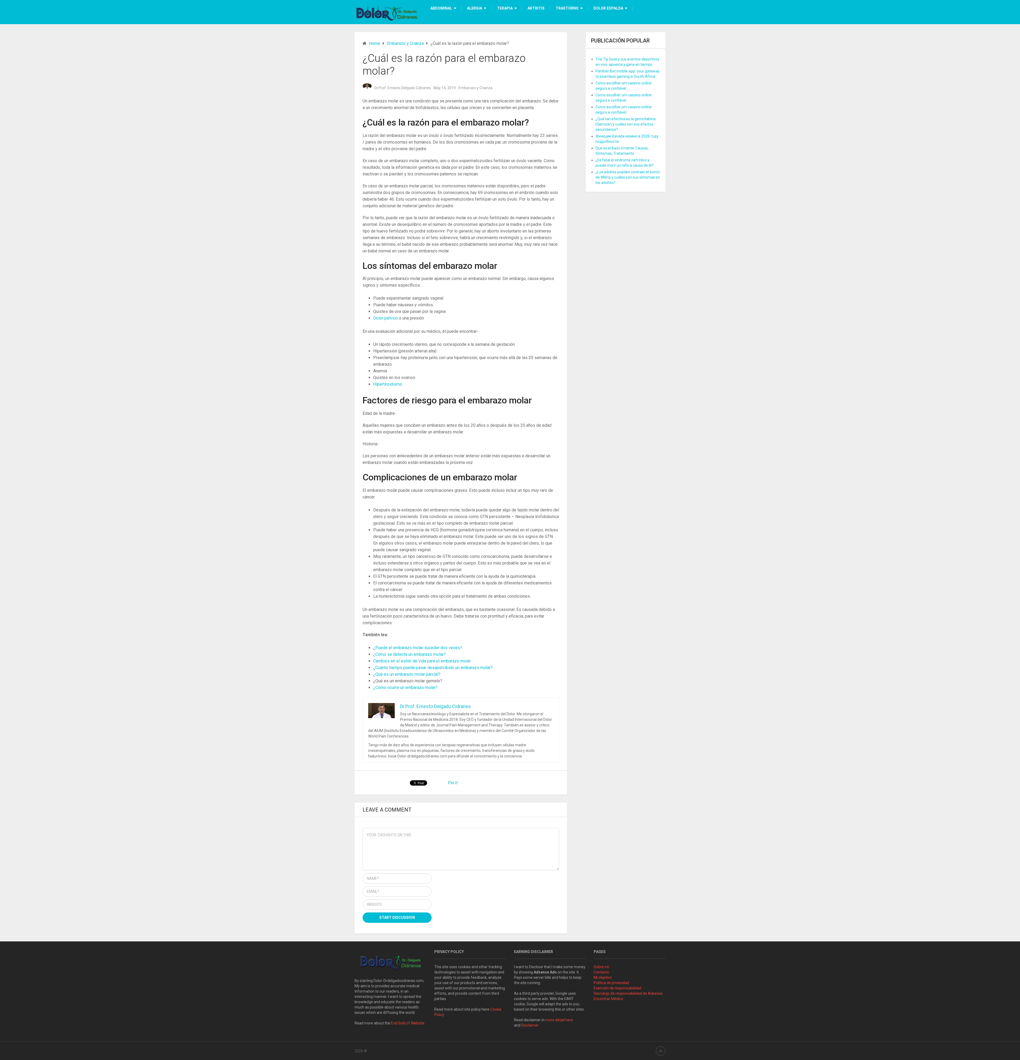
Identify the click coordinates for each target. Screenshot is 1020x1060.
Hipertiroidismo (387, 384)
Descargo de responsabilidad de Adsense (628, 993)
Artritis (536, 8)
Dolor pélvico (385, 318)
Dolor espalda (608, 8)
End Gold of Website (407, 1023)
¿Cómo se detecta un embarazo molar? (409, 654)
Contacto (601, 972)
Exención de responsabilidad (617, 988)
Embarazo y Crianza (475, 88)
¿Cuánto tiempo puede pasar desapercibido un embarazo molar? (433, 667)
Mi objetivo (603, 977)
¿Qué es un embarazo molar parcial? (406, 674)
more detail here (559, 1020)
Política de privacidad (611, 983)
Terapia (505, 8)
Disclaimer (530, 1025)
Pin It (453, 782)
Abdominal (441, 8)
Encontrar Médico (608, 999)
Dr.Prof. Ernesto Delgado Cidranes (402, 88)
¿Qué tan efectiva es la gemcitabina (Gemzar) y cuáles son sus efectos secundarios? (626, 124)
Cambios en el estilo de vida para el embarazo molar (422, 660)
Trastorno (567, 8)
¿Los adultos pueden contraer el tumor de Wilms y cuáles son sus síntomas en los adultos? (628, 177)
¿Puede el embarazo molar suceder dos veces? (417, 647)
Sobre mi (601, 967)
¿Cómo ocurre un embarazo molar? (405, 687)
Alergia (474, 8)
